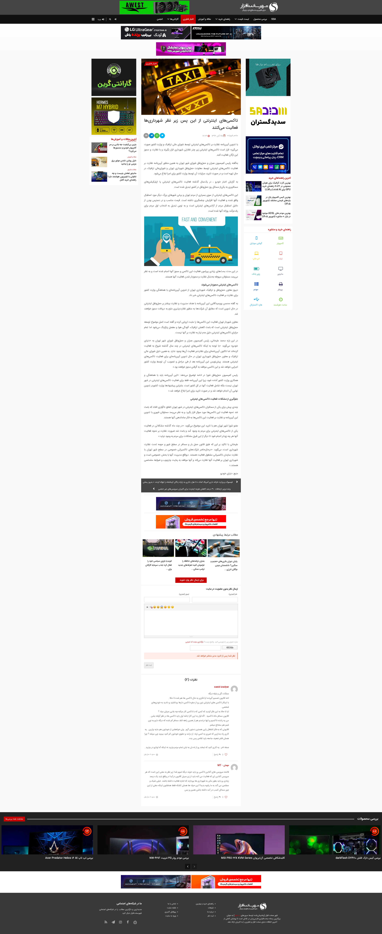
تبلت (280, 259)
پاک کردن (151, 607)
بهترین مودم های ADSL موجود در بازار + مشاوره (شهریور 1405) (276, 214)
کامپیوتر (280, 243)
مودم (256, 289)
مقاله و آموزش (131, 157)
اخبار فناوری (151, 64)
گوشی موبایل (256, 243)
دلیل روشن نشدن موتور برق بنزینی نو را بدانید (123, 162)
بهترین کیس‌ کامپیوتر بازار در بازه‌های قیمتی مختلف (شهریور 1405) (277, 200)
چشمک (172, 607)
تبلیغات (211, 908)
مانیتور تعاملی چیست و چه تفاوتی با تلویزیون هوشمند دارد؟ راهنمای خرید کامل (121, 177)
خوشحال (158, 607)
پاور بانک (256, 274)
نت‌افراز (237, 915)
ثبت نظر (149, 665)
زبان (165, 607)
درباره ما (210, 912)
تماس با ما (172, 903)
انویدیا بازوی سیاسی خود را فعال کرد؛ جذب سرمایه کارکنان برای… (158, 565)
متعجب (161, 607)
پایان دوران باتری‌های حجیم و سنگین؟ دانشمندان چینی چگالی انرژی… (224, 565)
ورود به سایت (170, 916)
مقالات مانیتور (132, 170)
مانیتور (280, 274)
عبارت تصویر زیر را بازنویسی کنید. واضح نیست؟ (211, 641)
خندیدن (154, 607)
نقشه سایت (171, 908)
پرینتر (280, 289)
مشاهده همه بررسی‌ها (14, 819)
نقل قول (147, 607)
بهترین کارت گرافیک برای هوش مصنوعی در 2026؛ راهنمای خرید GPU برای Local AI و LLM (276, 186)
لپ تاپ (256, 259)
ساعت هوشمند (280, 305)
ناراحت (169, 607)
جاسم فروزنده (232, 135)
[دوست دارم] (226, 755)
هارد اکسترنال (256, 305)
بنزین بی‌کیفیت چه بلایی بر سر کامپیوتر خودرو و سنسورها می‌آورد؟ (122, 148)
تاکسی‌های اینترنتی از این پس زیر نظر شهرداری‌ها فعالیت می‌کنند (191, 124)
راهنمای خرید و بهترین (205, 903)
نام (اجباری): (232, 594)
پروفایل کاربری (170, 912)
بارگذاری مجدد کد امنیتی (194, 641)
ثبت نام (211, 916)
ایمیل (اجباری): (184, 594)
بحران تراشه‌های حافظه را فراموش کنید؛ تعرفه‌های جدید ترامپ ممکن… (191, 565)
